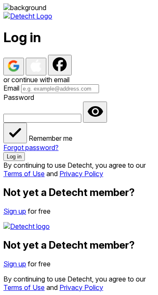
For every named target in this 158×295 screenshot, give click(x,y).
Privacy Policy (81, 173)
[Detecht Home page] (27, 16)
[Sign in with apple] (36, 66)
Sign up (14, 211)
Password (18, 97)
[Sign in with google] (13, 66)
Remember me (50, 138)
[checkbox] (15, 133)
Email (11, 88)
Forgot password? (31, 147)
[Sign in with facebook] (60, 65)
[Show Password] (95, 112)
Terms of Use (24, 173)
